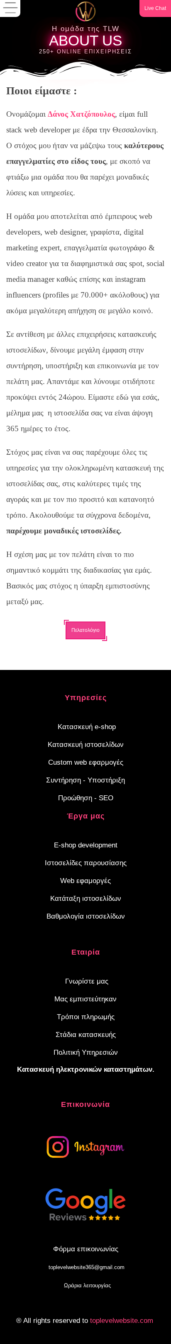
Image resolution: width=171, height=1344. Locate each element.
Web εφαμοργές (85, 881)
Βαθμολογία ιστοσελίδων (85, 916)
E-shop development (85, 845)
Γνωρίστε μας (86, 981)
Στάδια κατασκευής (86, 1035)
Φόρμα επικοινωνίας (85, 1249)
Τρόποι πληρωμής (86, 1017)
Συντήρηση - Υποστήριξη (85, 780)
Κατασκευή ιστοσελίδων (86, 745)
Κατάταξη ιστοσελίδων (85, 898)
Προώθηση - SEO (85, 798)
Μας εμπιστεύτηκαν (85, 999)
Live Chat (155, 8)
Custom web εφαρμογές (85, 762)
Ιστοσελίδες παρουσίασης (86, 863)
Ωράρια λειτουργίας (87, 1285)
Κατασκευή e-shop (87, 727)
